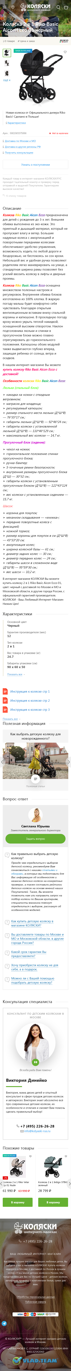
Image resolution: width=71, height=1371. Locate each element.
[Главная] (5, 16)
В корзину (17, 1202)
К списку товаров (16, 195)
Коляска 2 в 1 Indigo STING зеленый (53, 1183)
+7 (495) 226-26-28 (37, 1125)
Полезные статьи (35, 786)
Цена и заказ (27, 41)
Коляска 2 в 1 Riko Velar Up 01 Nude (16, 1183)
